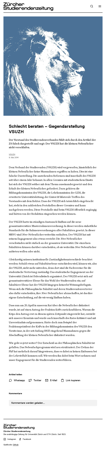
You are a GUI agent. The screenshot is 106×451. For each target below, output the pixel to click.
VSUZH (12, 154)
